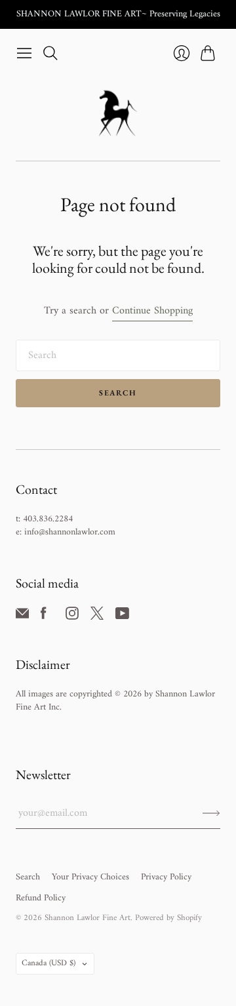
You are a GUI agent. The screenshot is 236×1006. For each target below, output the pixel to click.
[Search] (50, 53)
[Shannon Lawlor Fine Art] (118, 113)
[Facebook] (44, 617)
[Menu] (24, 53)
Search (117, 393)
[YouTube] (122, 617)
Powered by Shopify (168, 917)
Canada (48, 963)
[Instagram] (72, 617)
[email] (22, 617)
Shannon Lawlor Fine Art (87, 917)
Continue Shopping (152, 311)
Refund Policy (41, 898)
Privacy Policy (166, 877)
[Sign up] (211, 813)
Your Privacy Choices (90, 877)
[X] (97, 617)
